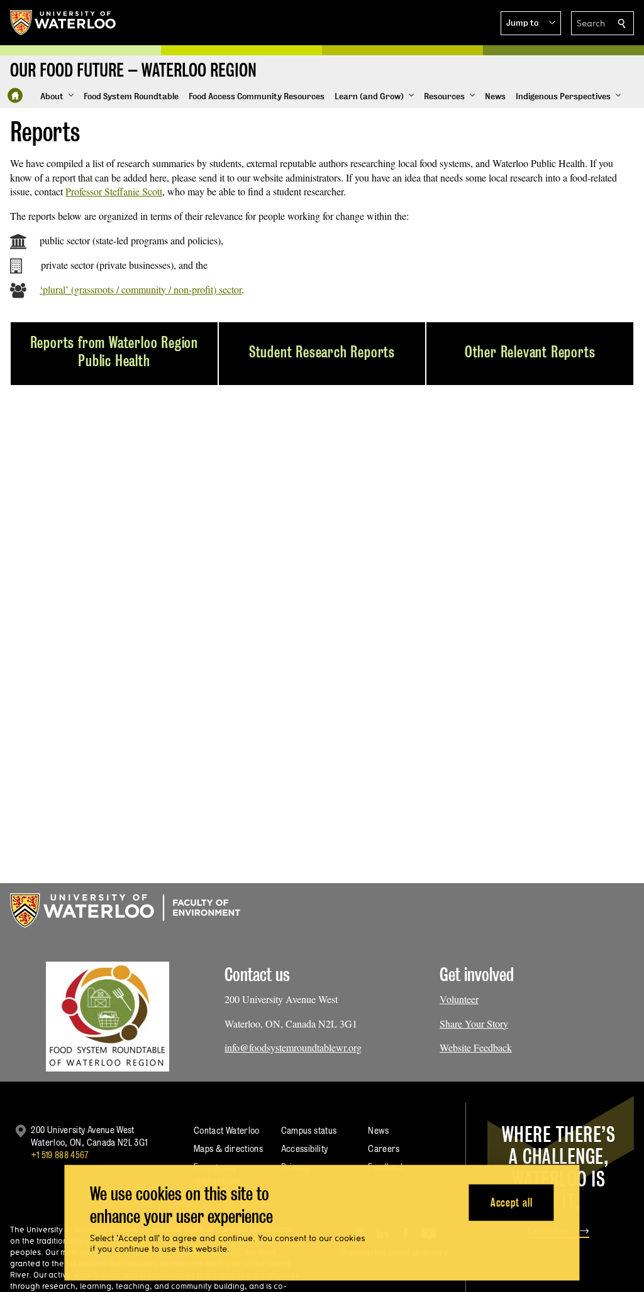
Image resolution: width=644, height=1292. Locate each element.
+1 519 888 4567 (60, 1154)
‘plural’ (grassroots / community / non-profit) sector (141, 289)
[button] (530, 23)
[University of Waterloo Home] (63, 22)
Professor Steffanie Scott (113, 191)
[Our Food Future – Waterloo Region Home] (15, 95)
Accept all (512, 1201)
